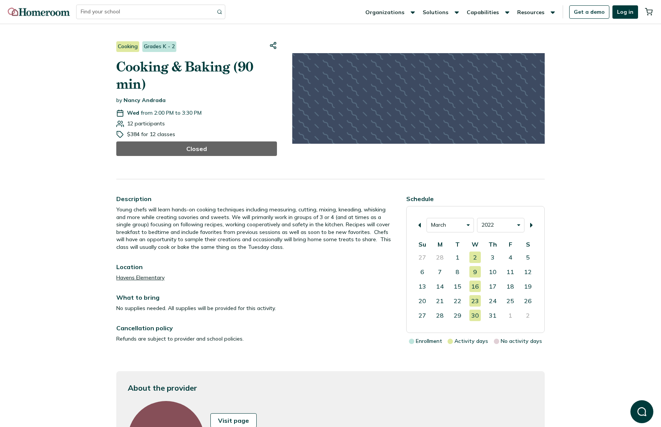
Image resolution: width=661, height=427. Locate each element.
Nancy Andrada (145, 100)
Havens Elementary (140, 277)
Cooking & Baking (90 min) (184, 75)
